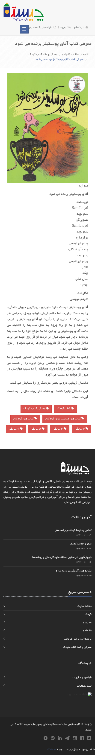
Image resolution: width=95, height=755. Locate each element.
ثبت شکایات (84, 686)
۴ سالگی (58, 429)
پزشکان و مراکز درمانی (78, 639)
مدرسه (87, 622)
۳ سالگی (80, 429)
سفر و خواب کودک (81, 544)
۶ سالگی (14, 429)
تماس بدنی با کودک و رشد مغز (73, 530)
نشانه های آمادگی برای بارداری (73, 571)
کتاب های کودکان (23, 419)
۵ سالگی (36, 429)
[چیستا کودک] (23, 11)
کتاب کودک (64, 408)
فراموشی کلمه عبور (40, 27)
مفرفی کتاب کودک (35, 408)
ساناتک (51, 750)
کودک (88, 614)
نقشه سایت (84, 606)
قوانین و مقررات (82, 677)
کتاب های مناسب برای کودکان (63, 419)
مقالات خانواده (70, 54)
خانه (85, 54)
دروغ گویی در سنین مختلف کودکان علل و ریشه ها (62, 557)
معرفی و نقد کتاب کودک (43, 54)
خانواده (87, 631)
